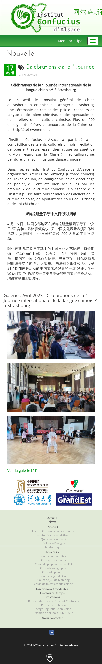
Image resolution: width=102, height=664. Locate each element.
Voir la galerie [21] (22, 470)
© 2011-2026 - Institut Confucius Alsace (51, 645)
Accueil (52, 518)
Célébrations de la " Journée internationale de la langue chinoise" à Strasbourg (61, 67)
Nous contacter (52, 618)
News (52, 522)
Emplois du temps (52, 593)
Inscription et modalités (52, 589)
